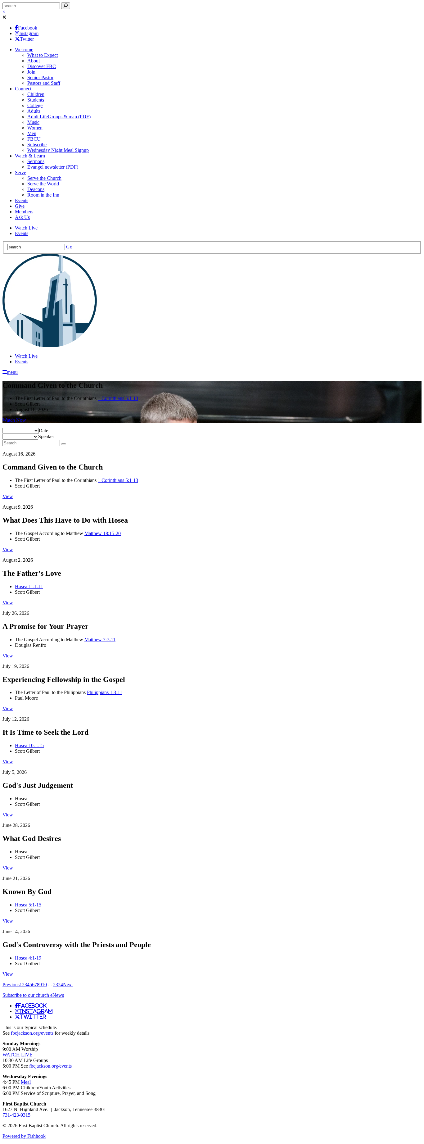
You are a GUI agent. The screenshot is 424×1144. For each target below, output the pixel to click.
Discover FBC (41, 66)
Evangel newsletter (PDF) (52, 167)
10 (44, 984)
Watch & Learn (30, 155)
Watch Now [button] (14, 420)
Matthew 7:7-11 (99, 639)
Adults (33, 111)
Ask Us (22, 217)
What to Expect (42, 55)
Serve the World (43, 183)
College (35, 105)
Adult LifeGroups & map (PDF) (59, 116)
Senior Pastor (40, 77)
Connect (23, 88)
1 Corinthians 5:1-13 (118, 398)
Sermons (35, 161)
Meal (26, 1082)
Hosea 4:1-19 (28, 957)
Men (31, 133)
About (33, 60)
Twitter (27, 39)
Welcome (24, 49)
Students (35, 99)
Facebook (27, 27)
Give (20, 206)
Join (31, 72)
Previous (11, 984)
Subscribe (37, 144)
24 (60, 984)
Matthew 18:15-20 (102, 533)
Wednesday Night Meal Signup (58, 150)
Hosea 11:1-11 (29, 586)
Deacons (35, 189)
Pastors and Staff (43, 83)
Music (33, 122)
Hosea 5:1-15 (28, 904)
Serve (20, 172)
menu (12, 372)
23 (55, 984)
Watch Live (26, 227)
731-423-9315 (16, 1115)
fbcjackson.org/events (32, 1033)
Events (21, 200)
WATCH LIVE (17, 1054)
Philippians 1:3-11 (104, 692)
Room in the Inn (43, 194)
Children (35, 94)
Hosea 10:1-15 (29, 745)
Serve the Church (44, 178)
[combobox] (43, 430)
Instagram (28, 33)
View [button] (7, 496)
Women (35, 127)
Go (69, 246)
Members (24, 211)
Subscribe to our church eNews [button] (33, 995)
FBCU (34, 139)
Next (68, 984)
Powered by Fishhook (24, 1136)
